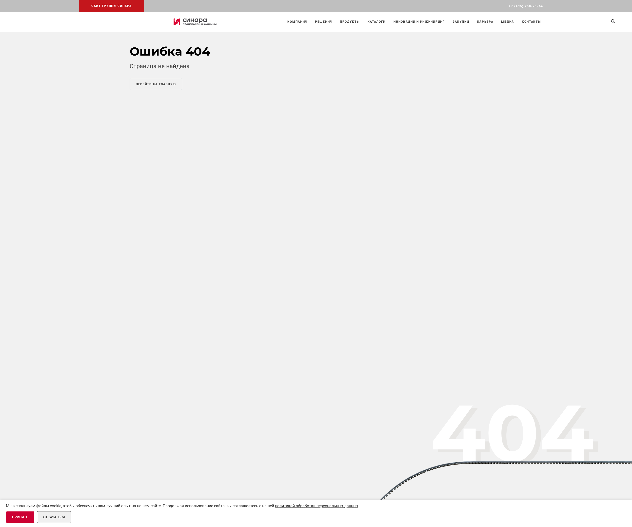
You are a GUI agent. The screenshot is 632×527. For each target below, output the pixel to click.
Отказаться (54, 517)
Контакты (531, 21)
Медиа (507, 21)
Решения (323, 21)
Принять (20, 517)
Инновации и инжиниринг (419, 21)
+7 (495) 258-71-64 (526, 6)
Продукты (350, 21)
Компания (297, 21)
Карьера (485, 21)
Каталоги (377, 21)
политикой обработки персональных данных (316, 506)
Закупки (461, 21)
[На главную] (195, 22)
